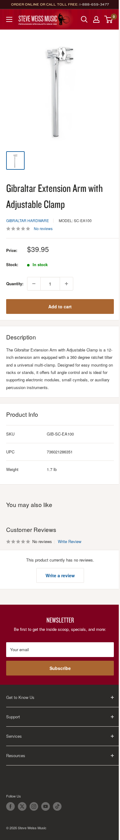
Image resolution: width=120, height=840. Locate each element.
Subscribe (60, 668)
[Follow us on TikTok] (57, 806)
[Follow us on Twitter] (22, 806)
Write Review (69, 541)
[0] (109, 19)
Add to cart (60, 306)
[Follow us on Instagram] (34, 806)
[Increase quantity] (66, 283)
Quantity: (14, 283)
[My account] (96, 19)
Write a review (60, 575)
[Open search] (84, 19)
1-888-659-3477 (94, 4)
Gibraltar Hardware (27, 220)
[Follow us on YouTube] (45, 806)
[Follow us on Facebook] (10, 806)
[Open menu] (9, 19)
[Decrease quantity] (33, 283)
